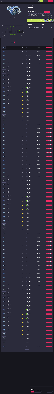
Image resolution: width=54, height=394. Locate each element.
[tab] (4, 42)
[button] (46, 1)
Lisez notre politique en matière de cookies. (36, 390)
